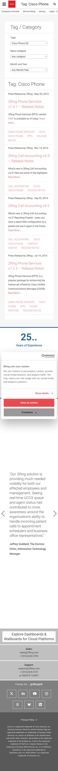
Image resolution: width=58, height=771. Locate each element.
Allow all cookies (29, 402)
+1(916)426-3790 (29, 656)
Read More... (14, 177)
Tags (13, 37)
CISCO (42, 132)
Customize (27, 412)
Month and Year (18, 64)
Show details (42, 393)
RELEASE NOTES (37, 190)
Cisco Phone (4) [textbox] (20, 43)
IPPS (30, 136)
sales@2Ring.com (29, 652)
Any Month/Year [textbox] (20, 70)
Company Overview (10, 11)
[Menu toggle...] (4, 4)
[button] (3, 514)
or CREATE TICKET (29, 675)
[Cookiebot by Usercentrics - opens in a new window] (42, 356)
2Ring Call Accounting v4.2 (28, 206)
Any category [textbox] (18, 56)
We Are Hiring (29, 11)
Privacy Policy (28, 720)
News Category (18, 51)
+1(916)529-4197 (29, 672)
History (42, 11)
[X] (11, 694)
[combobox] (29, 43)
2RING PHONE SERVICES (21, 132)
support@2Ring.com (29, 668)
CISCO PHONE (15, 136)
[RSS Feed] (40, 705)
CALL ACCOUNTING (18, 186)
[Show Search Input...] (54, 4)
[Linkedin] (23, 694)
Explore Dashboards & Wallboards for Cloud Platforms (29, 636)
